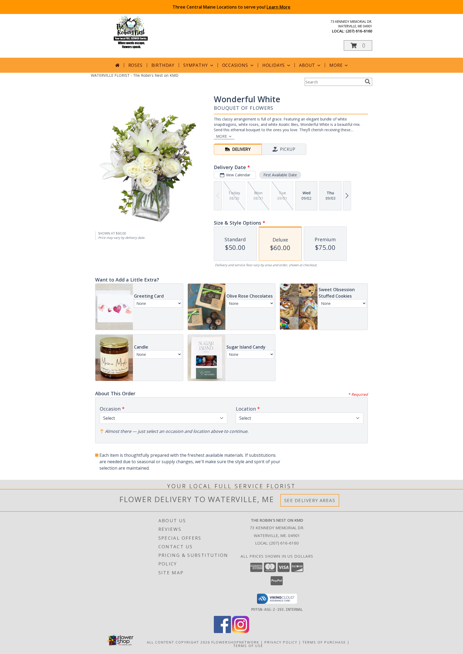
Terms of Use (248, 645)
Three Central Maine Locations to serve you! (231, 7)
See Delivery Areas (309, 500)
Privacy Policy (280, 642)
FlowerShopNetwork (235, 642)
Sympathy (195, 65)
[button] (358, 45)
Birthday (162, 65)
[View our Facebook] (222, 631)
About (307, 65)
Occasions (235, 65)
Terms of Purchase (324, 642)
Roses (135, 65)
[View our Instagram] (240, 631)
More (335, 65)
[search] (367, 82)
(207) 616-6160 (359, 31)
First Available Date (280, 174)
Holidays (273, 65)
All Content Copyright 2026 (178, 642)
